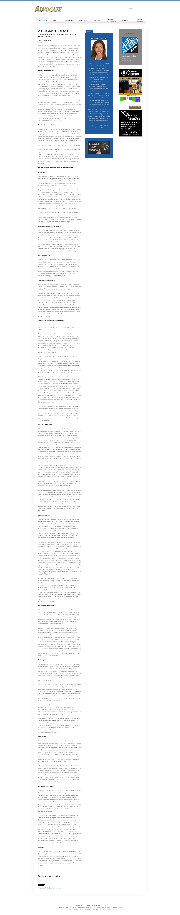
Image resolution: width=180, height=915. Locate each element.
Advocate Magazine (59, 888)
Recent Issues (69, 20)
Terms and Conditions (98, 909)
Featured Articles (41, 20)
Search (139, 20)
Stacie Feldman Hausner (99, 38)
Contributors (111, 20)
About (55, 20)
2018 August (41, 43)
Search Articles (73, 909)
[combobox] (135, 8)
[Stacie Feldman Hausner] (99, 50)
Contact (125, 20)
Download (89, 31)
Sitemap (108, 909)
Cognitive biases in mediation (53, 30)
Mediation (40, 880)
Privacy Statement (85, 909)
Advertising (83, 20)
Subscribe (97, 20)
